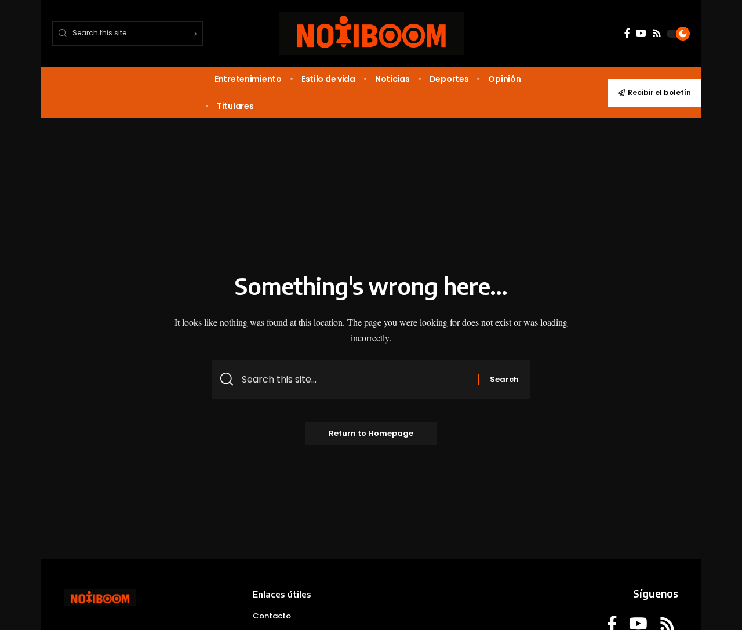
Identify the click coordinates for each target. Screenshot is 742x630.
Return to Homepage (371, 433)
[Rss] (656, 33)
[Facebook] (627, 33)
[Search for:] (355, 379)
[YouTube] (641, 33)
